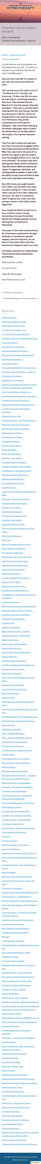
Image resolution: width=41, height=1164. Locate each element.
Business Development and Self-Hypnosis (18, 1079)
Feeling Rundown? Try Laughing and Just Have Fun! (20, 947)
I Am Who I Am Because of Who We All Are (18, 665)
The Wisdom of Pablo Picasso (13, 326)
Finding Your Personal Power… (14, 524)
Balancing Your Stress (10, 693)
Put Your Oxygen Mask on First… (15, 516)
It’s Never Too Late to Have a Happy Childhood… (16, 410)
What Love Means (9, 872)
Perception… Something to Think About (18, 1038)
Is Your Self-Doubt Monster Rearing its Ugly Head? (19, 493)
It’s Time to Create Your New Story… (16, 334)
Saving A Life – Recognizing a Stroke (16, 1103)
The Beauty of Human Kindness (14, 791)
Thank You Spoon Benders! (12, 1116)
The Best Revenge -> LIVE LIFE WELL (16, 820)
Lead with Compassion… (12, 627)
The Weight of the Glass (11, 729)
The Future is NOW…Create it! (14, 989)
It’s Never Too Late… (10, 841)
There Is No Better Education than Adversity (19, 1022)
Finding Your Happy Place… (13, 433)
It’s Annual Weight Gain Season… (15, 462)
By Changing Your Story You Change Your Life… (20, 717)
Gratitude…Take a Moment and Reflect (17, 787)
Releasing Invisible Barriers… (14, 479)
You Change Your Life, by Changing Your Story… (20, 338)
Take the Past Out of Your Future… (15, 561)
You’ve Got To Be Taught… (12, 458)
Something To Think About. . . (13, 380)
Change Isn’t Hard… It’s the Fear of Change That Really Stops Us (19, 914)
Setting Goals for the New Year (14, 1140)
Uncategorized (14, 59)
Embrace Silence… (9, 767)
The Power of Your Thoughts (13, 961)
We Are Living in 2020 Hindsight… (15, 644)
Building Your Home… (10, 640)
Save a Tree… (7, 540)
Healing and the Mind (10, 993)
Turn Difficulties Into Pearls (13, 1091)
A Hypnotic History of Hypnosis (14, 1054)
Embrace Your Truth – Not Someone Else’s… (19, 420)
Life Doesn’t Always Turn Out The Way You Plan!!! (18, 882)
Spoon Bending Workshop (12, 1124)
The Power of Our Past (11, 1111)
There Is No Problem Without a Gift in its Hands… (18, 530)
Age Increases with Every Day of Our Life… (18, 977)
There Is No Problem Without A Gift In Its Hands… (18, 679)
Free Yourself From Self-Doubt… (15, 689)
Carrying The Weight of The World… (16, 578)
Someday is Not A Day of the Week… (16, 615)
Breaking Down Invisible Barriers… (16, 590)
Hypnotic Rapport (9, 1042)
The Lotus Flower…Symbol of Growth (17, 750)
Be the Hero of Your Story (12, 673)
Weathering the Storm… (12, 574)
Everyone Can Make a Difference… (15, 351)
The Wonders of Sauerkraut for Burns (16, 471)
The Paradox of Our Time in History (16, 759)
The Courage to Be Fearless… (13, 746)
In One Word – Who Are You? (13, 824)
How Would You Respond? (12, 512)
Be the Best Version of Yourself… (19, 777)
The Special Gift (8, 623)
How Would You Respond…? (13, 359)
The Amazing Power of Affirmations (16, 985)
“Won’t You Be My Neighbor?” (13, 733)
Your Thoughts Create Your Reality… (16, 429)
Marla (6, 55)
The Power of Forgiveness (12, 888)
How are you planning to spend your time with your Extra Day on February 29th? (20, 1134)
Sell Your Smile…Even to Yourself (15, 998)
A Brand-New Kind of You (11, 648)
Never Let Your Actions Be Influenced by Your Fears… (19, 859)
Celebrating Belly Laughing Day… (15, 503)
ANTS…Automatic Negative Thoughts (17, 738)
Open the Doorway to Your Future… (16, 845)
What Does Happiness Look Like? (15, 771)
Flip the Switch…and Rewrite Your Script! (18, 828)
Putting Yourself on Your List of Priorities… (19, 721)
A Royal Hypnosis (8, 1070)
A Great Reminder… (10, 450)
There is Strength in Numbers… (14, 661)
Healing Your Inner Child (11, 416)
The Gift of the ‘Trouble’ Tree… (14, 330)
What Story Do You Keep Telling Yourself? (18, 355)
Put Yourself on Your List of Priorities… (17, 557)
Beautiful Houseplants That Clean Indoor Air (19, 1083)
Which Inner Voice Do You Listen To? (16, 499)
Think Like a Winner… (10, 343)
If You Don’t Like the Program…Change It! (18, 372)
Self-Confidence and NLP (12, 1013)
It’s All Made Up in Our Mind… (13, 483)
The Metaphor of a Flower (12, 437)
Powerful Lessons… (10, 317)
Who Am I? (6, 937)
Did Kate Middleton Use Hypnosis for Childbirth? (16, 1032)
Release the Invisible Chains (13, 685)
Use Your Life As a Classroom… (14, 669)
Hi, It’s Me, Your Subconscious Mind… (16, 811)
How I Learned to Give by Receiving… (16, 763)
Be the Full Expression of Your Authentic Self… (20, 901)
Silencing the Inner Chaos (12, 1087)
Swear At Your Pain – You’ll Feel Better (17, 972)
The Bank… (6, 836)
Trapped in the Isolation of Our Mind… (17, 815)
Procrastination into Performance (15, 1120)
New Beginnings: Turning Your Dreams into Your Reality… (19, 596)
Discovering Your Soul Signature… (15, 742)
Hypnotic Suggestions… (11, 1128)
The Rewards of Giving (10, 441)
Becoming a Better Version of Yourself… (18, 610)
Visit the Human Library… (12, 446)
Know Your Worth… (9, 487)
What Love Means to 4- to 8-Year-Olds (17, 981)
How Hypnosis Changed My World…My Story (19, 853)
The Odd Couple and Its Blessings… (16, 400)
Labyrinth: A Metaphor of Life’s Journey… (18, 920)
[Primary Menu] (20, 19)
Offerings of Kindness (10, 1026)
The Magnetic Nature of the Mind (15, 932)
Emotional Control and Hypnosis (15, 1075)
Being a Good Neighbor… (12, 454)
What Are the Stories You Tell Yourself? (17, 876)
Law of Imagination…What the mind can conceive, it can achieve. (18, 1048)
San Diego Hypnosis (23, 1157)
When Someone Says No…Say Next (15, 631)
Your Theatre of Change (11, 1062)
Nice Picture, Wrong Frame (12, 1066)
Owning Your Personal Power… (14, 619)
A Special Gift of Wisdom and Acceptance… (19, 404)
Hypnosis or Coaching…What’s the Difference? (20, 1002)
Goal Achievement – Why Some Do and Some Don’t (19, 1097)
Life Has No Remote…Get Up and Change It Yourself (19, 866)
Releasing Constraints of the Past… (16, 425)
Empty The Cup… (9, 725)
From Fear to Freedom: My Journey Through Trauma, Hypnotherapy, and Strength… (19, 386)
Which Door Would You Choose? (14, 322)
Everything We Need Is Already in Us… (17, 392)
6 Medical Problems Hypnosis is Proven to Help (18, 967)
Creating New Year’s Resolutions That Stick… (20, 396)
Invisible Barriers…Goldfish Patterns (16, 896)
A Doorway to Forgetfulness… (14, 569)
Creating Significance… (11, 602)
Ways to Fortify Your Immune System (16, 652)
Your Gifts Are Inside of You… (13, 553)
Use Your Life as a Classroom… (14, 347)
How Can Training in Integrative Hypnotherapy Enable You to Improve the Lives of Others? (20, 1008)
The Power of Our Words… (14, 292)
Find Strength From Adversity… (14, 548)
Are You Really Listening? (12, 807)
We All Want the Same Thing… (14, 586)
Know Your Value (8, 697)
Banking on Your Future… (12, 507)
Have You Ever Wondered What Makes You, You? (20, 892)
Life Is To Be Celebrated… (17, 797)
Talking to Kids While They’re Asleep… (17, 466)
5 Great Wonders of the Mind (13, 941)
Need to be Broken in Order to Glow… (17, 544)
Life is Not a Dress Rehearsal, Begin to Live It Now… (19, 711)
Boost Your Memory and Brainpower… (17, 783)
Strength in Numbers (10, 1058)
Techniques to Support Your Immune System (19, 1144)
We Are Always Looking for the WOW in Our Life (20, 1018)
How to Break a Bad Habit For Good (16, 952)
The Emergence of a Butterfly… (14, 832)
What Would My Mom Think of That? (16, 636)
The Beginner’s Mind (10, 957)
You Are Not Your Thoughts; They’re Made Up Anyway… (19, 907)
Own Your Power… (9, 754)
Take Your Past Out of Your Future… (16, 475)
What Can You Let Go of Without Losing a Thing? (18, 703)
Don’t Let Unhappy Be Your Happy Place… (18, 803)
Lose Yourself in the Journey (13, 924)
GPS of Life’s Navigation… (12, 536)
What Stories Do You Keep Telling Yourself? (19, 606)
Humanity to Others (10, 363)
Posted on (17, 55)
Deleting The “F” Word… (12, 582)
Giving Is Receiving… (10, 656)
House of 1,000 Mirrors (11, 849)
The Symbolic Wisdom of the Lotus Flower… (20, 298)
